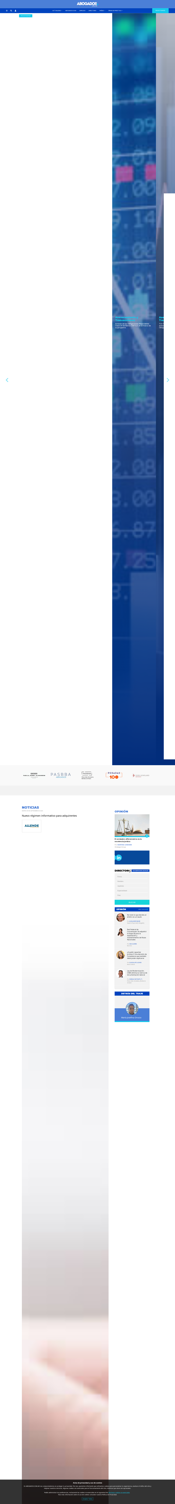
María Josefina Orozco (131, 1017)
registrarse (160, 10)
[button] (6, 11)
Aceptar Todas (87, 1499)
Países (102, 11)
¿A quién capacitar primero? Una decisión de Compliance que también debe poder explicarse (137, 955)
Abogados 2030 (70, 11)
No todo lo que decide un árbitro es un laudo (136, 916)
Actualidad (56, 11)
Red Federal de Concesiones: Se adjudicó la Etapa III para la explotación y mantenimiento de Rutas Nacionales (136, 934)
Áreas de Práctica (115, 11)
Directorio (92, 11)
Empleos (82, 11)
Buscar (132, 902)
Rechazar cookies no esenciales (119, 1492)
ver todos (142, 909)
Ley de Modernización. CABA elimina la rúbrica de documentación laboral (137, 973)
